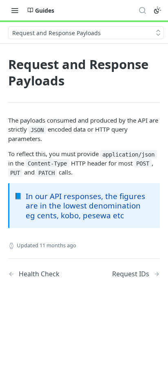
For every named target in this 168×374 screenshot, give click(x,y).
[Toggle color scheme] (157, 10)
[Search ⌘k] (142, 10)
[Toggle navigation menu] (14, 10)
